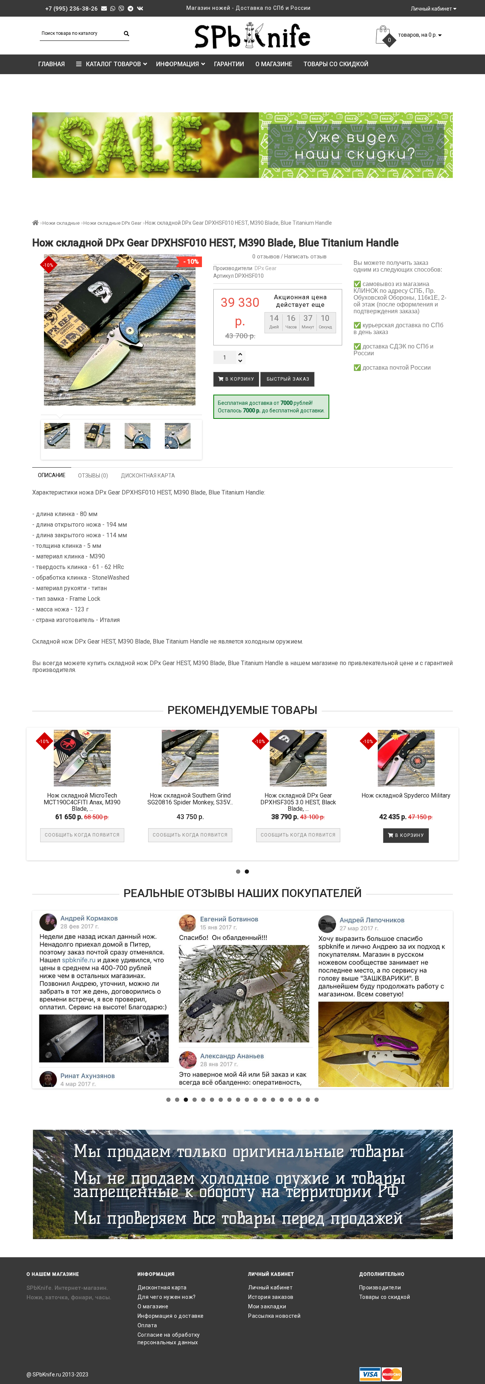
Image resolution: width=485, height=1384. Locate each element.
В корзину (239, 379)
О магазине (273, 64)
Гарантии (229, 64)
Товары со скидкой (336, 64)
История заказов (271, 1297)
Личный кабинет (270, 1287)
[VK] (140, 8)
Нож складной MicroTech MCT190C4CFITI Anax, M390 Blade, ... (143, 802)
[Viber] (121, 8)
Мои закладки (267, 1306)
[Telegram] (130, 8)
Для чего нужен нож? (167, 1297)
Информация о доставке (171, 1316)
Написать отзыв (305, 256)
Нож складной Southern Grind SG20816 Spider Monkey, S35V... (251, 799)
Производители (380, 1287)
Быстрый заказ (287, 379)
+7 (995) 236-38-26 (71, 8)
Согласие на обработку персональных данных (169, 1338)
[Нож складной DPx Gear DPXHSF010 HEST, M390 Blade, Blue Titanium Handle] (57, 436)
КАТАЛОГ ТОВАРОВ (111, 64)
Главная (51, 64)
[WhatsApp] (112, 8)
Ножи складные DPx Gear (112, 223)
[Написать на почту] (104, 8)
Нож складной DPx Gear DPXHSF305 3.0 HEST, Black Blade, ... (359, 802)
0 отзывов (264, 256)
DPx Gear (266, 268)
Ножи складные (61, 223)
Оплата (148, 1325)
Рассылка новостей (274, 1316)
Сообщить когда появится (143, 835)
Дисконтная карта (162, 1287)
